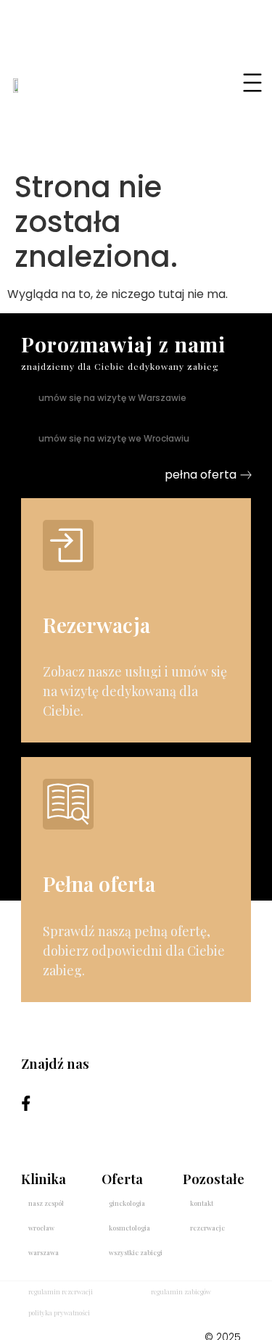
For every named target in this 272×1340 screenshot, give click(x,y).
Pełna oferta (99, 883)
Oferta (122, 1179)
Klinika (43, 1179)
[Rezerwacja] (68, 545)
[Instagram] (66, 1103)
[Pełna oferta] (68, 804)
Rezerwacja (96, 624)
